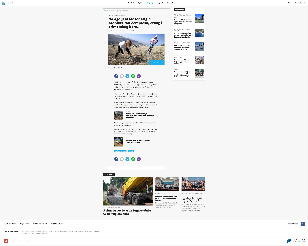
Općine (140, 3)
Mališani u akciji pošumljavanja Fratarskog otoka (138, 141)
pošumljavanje (120, 151)
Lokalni (113, 30)
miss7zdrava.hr (82, 231)
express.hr (45, 231)
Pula (127, 137)
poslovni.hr (38, 231)
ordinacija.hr (73, 231)
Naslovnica (105, 10)
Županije (150, 3)
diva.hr (51, 231)
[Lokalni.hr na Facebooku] (303, 224)
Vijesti (160, 3)
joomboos (24, 233)
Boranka (128, 111)
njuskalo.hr (31, 233)
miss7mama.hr (64, 231)
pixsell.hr (45, 233)
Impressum (24, 224)
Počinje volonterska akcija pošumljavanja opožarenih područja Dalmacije (140, 115)
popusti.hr (38, 233)
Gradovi (131, 3)
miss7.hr (56, 231)
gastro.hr (90, 231)
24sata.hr (31, 231)
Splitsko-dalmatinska (122, 10)
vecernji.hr (25, 231)
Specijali (170, 3)
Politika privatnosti (40, 224)
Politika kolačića (57, 224)
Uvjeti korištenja (10, 224)
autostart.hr (97, 231)
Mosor (131, 151)
